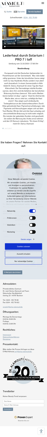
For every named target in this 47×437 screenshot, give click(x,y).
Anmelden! (8, 409)
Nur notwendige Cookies (23, 261)
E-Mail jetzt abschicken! (12, 272)
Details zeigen (26, 239)
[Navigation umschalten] (43, 3)
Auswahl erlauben (23, 254)
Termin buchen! (34, 12)
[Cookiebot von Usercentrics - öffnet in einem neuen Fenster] (32, 173)
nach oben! (8, 128)
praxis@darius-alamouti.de (13, 307)
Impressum (7, 335)
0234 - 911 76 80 (30, 17)
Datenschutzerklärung (11, 337)
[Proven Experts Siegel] (23, 417)
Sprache (21, 12)
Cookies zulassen (23, 246)
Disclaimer (7, 339)
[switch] (32, 218)
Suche (9, 12)
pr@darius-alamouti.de (23, 352)
